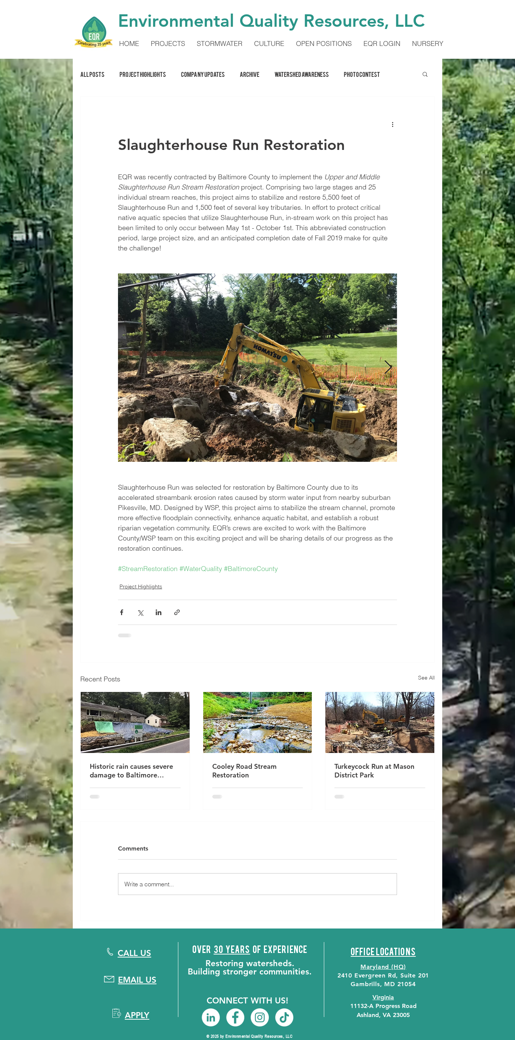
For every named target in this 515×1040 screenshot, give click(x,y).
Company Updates (203, 73)
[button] (425, 74)
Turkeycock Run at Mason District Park (374, 770)
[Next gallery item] (388, 367)
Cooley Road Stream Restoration (244, 770)
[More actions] (392, 123)
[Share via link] (177, 612)
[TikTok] (284, 1017)
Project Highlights (143, 73)
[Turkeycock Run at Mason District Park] (379, 722)
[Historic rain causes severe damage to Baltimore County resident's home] (135, 722)
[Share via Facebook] (121, 612)
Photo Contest (362, 73)
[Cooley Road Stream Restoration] (257, 722)
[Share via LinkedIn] (158, 612)
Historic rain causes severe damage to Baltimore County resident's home (131, 770)
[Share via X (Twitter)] (140, 612)
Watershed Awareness (301, 73)
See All (426, 677)
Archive (249, 73)
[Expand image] (257, 367)
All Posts (92, 73)
